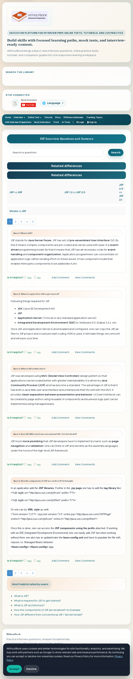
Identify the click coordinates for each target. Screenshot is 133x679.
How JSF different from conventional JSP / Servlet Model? (48, 614)
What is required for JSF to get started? (37, 600)
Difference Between (73, 117)
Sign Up (93, 122)
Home (8, 117)
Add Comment (60, 277)
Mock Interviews (42, 122)
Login (81, 122)
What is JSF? (21, 596)
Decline (31, 669)
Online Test (34, 117)
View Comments (85, 277)
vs (16, 192)
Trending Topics (94, 117)
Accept (14, 669)
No (39, 278)
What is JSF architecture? (29, 605)
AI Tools (66, 122)
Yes (29, 278)
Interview (18, 117)
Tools (56, 122)
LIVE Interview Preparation (18, 122)
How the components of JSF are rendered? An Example (47, 610)
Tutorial (48, 117)
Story (58, 117)
